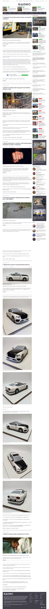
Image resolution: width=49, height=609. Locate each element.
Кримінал (7, 141)
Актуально (36, 596)
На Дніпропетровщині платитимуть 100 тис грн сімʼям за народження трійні (14, 586)
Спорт (30, 602)
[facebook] (43, 607)
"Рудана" (6, 44)
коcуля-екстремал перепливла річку (16, 66)
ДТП (3, 78)
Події (30, 599)
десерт (17, 528)
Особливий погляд (37, 601)
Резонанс (36, 595)
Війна (30, 595)
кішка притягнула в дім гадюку (22, 253)
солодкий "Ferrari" (24, 522)
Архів (41, 598)
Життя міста (7, 15)
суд (6, 191)
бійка (11, 191)
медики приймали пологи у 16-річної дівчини (19, 575)
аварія (6, 137)
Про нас (41, 602)
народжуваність (14, 588)
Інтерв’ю (36, 598)
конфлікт (14, 191)
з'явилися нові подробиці (27, 576)
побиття (9, 191)
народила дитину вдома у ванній (25, 573)
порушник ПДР (19, 137)
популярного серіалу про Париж (17, 526)
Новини (4, 15)
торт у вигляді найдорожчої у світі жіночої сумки (22, 519)
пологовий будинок (8, 588)
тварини (14, 78)
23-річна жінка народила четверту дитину (15, 582)
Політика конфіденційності (42, 604)
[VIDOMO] (24, 4)
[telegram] (31, 91)
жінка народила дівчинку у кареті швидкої (18, 581)
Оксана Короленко (11, 91)
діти (3, 588)
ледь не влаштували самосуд (19, 130)
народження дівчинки (20, 588)
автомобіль (11, 78)
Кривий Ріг (6, 78)
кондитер (13, 528)
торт (11, 528)
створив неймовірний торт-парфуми (21, 517)
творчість (4, 528)
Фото (41, 595)
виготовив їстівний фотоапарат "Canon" (14, 522)
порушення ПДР (13, 137)
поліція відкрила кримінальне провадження (13, 134)
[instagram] (41, 607)
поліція (4, 191)
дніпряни (8, 528)
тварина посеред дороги (20, 78)
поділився (25, 289)
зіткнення (9, 137)
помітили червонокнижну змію (16, 255)
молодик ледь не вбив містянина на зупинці (18, 186)
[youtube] (44, 607)
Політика (30, 596)
